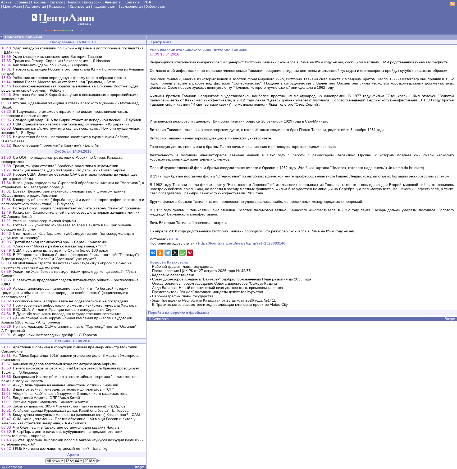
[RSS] (452, 5)
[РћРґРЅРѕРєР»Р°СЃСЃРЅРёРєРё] (160, 253)
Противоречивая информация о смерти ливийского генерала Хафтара (74, 305)
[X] (175, 253)
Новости (73, 2)
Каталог (56, 2)
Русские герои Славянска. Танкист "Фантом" (51, 402)
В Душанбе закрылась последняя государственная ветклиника (67, 314)
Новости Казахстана (169, 262)
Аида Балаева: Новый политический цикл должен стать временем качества (217, 287)
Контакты (132, 2)
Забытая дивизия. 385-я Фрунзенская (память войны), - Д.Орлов (69, 406)
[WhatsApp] (182, 253)
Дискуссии (93, 2)
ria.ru (173, 239)
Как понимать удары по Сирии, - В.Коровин (50, 65)
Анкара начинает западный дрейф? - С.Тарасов (55, 335)
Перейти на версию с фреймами (178, 312)
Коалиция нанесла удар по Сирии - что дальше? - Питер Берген (69, 170)
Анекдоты (113, 2)
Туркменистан (130, 6)
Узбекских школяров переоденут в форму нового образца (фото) (69, 78)
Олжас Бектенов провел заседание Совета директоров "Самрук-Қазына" (215, 283)
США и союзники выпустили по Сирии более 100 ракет (60, 250)
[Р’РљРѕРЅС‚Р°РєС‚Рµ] (153, 253)
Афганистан (35, 6)
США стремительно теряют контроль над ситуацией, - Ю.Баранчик (71, 124)
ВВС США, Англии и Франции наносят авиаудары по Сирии (65, 309)
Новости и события (23, 37)
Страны (21, 2)
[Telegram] (167, 253)
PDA (147, 2)
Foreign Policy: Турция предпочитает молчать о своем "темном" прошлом (77, 208)
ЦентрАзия (12, 6)
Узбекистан (155, 6)
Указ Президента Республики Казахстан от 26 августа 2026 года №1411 (214, 300)
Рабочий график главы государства (182, 266)
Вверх (139, 467)
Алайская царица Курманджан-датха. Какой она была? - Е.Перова (71, 410)
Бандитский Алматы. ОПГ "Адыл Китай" (47, 398)
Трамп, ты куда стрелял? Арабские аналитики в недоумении (65, 166)
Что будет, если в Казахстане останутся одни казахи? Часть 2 (66, 427)
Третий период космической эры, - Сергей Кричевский (60, 242)
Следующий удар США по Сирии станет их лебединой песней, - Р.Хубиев (77, 120)
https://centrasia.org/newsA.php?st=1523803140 (241, 243)
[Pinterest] (190, 253)
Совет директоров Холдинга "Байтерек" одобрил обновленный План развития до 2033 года (231, 279)
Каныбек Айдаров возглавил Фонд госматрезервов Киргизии (65, 364)
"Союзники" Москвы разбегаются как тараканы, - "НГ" (59, 246)
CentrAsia (14, 467)
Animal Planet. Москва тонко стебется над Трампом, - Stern (64, 82)
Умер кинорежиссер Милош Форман (44, 221)
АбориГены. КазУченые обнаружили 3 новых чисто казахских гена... (72, 393)
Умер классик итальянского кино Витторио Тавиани (57, 56)
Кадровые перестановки (173, 275)
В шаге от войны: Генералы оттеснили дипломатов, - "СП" (63, 389)
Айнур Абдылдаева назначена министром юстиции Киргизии (65, 385)
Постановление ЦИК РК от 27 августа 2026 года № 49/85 (201, 271)
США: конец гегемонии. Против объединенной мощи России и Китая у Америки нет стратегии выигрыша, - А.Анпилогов (68, 421)
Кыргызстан (80, 6)
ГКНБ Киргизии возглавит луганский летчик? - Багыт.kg (60, 448)
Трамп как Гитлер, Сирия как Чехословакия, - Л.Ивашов (61, 61)
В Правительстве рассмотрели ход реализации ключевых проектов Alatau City (220, 304)
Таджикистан (104, 6)
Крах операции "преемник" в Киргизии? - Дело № (56, 145)
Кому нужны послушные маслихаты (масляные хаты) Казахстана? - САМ (76, 414)
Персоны (39, 2)
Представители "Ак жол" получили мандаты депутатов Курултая (207, 292)
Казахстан (58, 6)
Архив (6, 2)
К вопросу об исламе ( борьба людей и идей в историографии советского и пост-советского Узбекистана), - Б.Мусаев (72, 202)
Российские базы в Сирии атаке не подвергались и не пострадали (70, 301)
